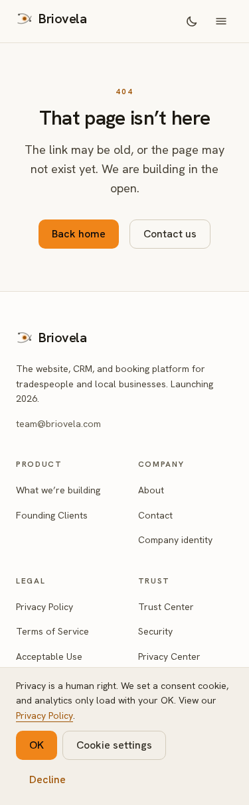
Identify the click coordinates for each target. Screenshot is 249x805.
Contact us (170, 234)
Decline (47, 779)
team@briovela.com (58, 424)
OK (36, 745)
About (151, 490)
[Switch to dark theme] (192, 21)
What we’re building (58, 490)
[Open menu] (221, 21)
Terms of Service (52, 631)
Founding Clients (52, 515)
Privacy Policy (44, 607)
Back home (79, 234)
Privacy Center (169, 656)
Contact (155, 515)
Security (155, 631)
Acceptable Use (49, 656)
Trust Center (166, 607)
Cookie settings (114, 745)
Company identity (175, 540)
